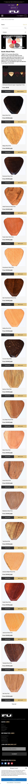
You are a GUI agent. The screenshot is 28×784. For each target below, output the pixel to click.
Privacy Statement (17, 782)
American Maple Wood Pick (8, 571)
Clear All (25, 24)
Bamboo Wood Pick (6, 389)
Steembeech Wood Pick (8, 267)
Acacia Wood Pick (6, 480)
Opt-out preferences (10, 782)
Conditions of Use (4, 738)
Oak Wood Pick (5, 693)
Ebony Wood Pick (6, 115)
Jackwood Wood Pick (7, 632)
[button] (26, 768)
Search (2, 24)
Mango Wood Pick (6, 145)
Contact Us (3, 730)
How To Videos (4, 729)
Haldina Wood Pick (6, 328)
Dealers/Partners (4, 740)
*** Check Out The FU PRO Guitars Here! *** (14, 1)
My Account (3, 726)
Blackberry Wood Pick (7, 511)
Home (2, 19)
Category (5, 32)
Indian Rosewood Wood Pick (8, 206)
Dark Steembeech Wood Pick (9, 297)
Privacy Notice (3, 737)
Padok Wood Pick (6, 602)
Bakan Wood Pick (6, 450)
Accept (14, 779)
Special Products (4, 727)
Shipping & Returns (4, 735)
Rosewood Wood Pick (7, 176)
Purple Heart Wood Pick (8, 237)
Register (12, 5)
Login (9, 5)
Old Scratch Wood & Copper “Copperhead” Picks (13, 85)
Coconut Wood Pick (7, 358)
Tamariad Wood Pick (7, 663)
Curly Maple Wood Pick (7, 419)
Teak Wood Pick (6, 541)
